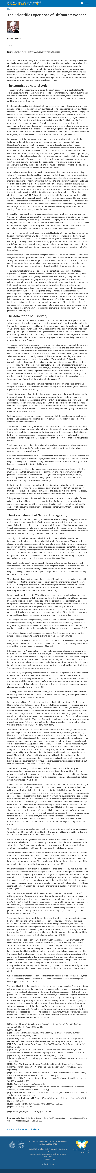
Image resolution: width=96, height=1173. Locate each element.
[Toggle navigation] (87, 3)
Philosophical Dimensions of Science (23, 1129)
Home (10, 9)
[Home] (24, 3)
